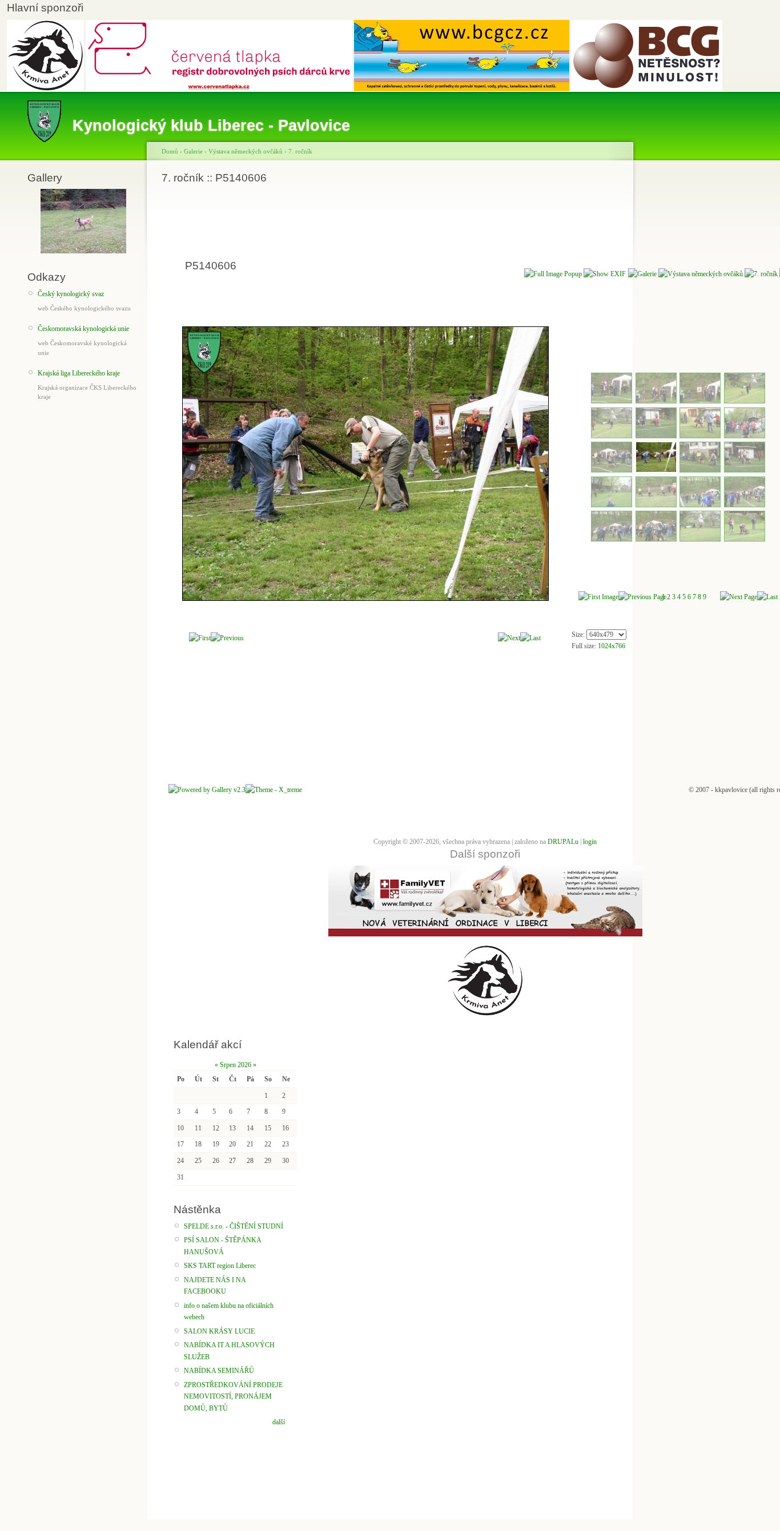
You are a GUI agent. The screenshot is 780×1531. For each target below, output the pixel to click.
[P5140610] (656, 505)
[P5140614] (656, 539)
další (278, 1422)
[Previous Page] (642, 597)
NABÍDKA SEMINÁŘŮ (219, 1371)
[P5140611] (700, 505)
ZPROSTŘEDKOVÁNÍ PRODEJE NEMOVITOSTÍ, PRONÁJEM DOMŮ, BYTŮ (233, 1396)
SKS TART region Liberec (220, 1266)
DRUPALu (563, 842)
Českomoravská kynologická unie (83, 329)
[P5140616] (744, 539)
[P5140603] (700, 436)
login (590, 842)
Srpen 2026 (235, 1065)
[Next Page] (738, 597)
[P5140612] (744, 505)
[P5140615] (700, 539)
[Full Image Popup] (553, 274)
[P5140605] (611, 470)
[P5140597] (611, 401)
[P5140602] (656, 436)
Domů (170, 151)
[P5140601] (611, 436)
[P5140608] (744, 470)
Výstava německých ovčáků (245, 151)
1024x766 (611, 646)
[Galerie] (642, 274)
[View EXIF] (605, 274)
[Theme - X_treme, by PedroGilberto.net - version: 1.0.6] (274, 790)
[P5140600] (744, 401)
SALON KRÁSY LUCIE (219, 1331)
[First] (200, 638)
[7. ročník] (761, 274)
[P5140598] (656, 401)
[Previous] (227, 638)
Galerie (193, 151)
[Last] (530, 638)
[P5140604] (744, 436)
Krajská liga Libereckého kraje (79, 373)
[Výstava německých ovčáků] (700, 274)
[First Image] (598, 597)
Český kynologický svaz (71, 294)
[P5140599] (700, 401)
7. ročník (300, 151)
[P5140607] (700, 470)
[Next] (509, 638)
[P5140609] (611, 505)
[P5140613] (611, 539)
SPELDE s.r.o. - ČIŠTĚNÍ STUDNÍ (233, 1226)
